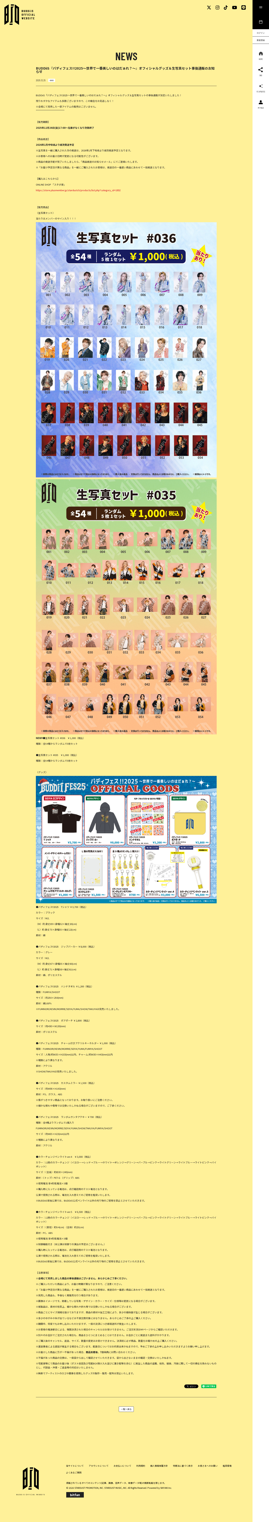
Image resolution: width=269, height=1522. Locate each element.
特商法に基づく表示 (183, 1465)
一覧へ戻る (126, 1409)
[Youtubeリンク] (234, 7)
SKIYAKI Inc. (166, 1487)
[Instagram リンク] (217, 7)
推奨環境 (227, 1465)
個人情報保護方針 (159, 1465)
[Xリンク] (209, 7)
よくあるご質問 (73, 1472)
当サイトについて (75, 1465)
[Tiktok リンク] (226, 7)
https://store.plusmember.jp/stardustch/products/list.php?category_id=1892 (78, 190)
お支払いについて (122, 1465)
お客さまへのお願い (208, 1465)
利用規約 (140, 1465)
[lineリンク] (243, 7)
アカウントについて (99, 1465)
